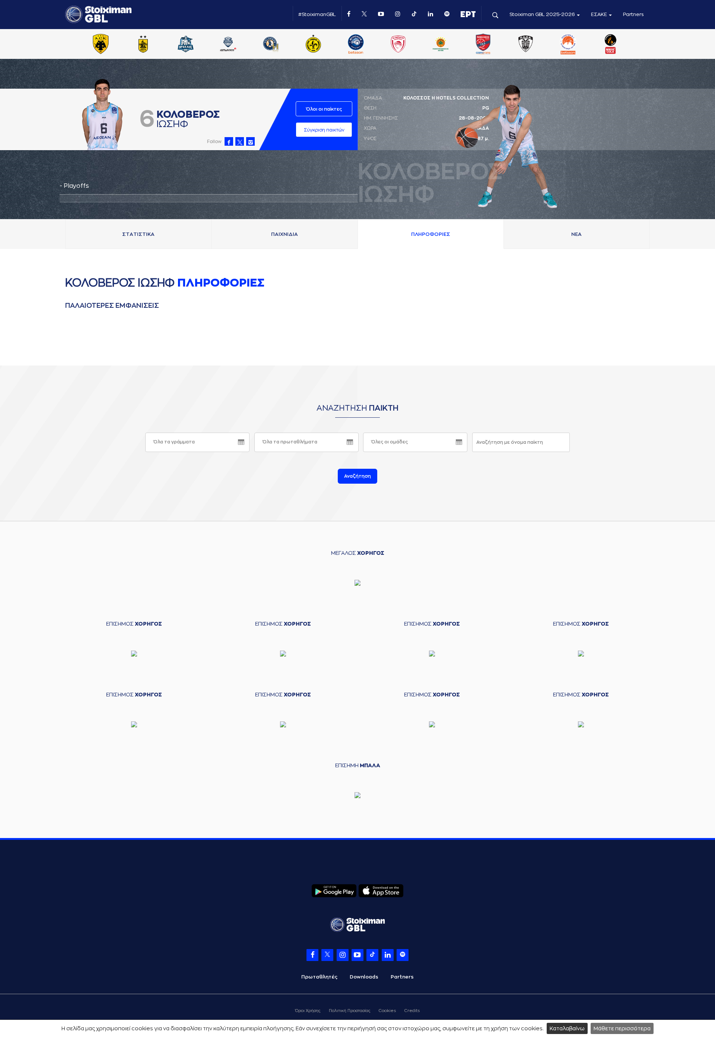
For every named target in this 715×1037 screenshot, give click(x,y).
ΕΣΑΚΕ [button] (599, 14)
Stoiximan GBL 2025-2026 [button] (542, 14)
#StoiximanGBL (317, 14)
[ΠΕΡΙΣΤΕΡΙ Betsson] (568, 44)
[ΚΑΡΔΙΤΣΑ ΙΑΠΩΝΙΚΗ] (228, 44)
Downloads (364, 976)
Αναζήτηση (357, 476)
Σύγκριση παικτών (324, 130)
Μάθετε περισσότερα (622, 1028)
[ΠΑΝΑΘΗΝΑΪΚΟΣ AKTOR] (440, 44)
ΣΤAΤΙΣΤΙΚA (138, 234)
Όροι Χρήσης (307, 1011)
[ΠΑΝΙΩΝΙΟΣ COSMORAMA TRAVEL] (483, 44)
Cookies (387, 1011)
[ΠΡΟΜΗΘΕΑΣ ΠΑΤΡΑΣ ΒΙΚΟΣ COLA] (611, 44)
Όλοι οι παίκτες (324, 109)
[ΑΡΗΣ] (143, 44)
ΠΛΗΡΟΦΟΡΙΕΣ (430, 234)
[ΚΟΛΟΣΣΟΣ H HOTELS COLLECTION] (271, 44)
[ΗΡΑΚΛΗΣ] (186, 44)
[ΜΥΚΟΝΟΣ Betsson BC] (355, 44)
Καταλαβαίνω (567, 1028)
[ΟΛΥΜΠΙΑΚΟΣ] (398, 44)
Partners (633, 14)
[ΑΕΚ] (100, 44)
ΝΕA (576, 234)
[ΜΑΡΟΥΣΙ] (313, 44)
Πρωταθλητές (319, 976)
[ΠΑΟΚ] (525, 44)
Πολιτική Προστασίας (349, 1011)
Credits (412, 1011)
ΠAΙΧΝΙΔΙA (284, 234)
